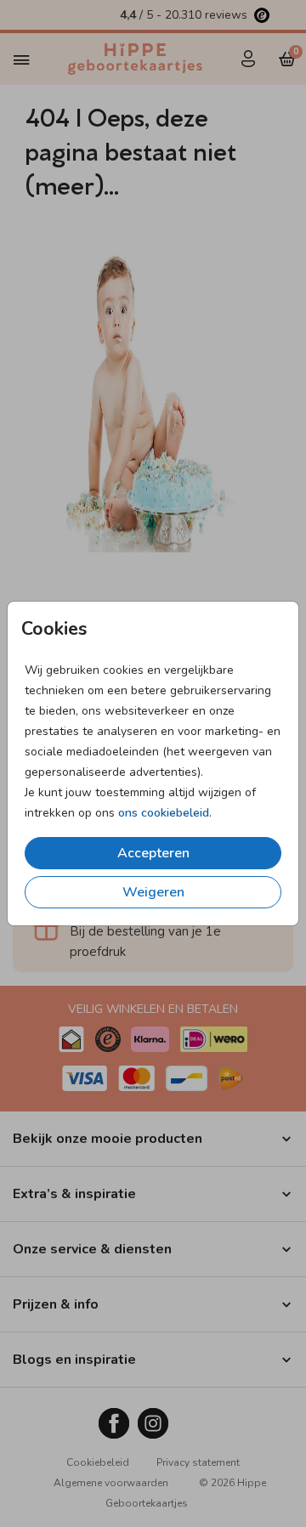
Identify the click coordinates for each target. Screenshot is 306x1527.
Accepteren (153, 853)
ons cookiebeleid (163, 813)
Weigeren (153, 892)
